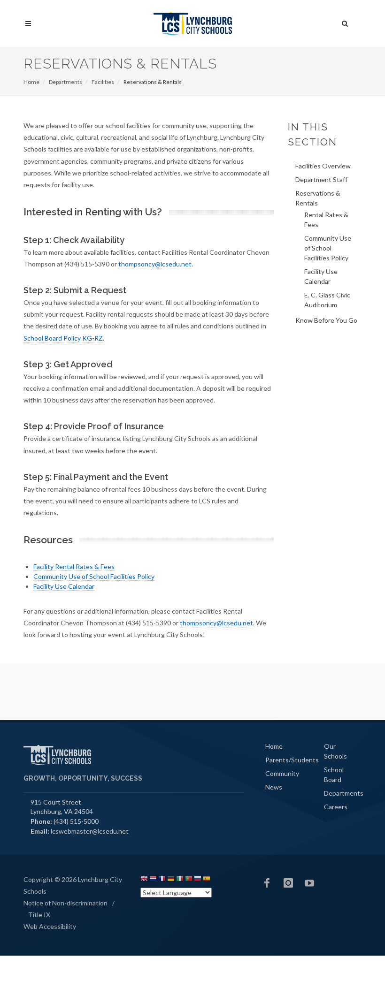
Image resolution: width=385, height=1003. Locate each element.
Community (282, 773)
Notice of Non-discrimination (65, 903)
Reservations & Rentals (317, 198)
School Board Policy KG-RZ (63, 338)
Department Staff (321, 179)
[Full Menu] (28, 24)
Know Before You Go (326, 320)
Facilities (103, 81)
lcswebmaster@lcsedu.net (90, 831)
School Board (334, 774)
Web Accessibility (49, 926)
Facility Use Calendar (63, 586)
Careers (335, 807)
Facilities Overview (323, 166)
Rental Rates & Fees (326, 219)
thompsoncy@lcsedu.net (155, 264)
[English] (144, 880)
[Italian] (180, 880)
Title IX (39, 915)
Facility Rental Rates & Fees (74, 566)
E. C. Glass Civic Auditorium (327, 300)
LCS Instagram (288, 883)
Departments (65, 81)
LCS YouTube (309, 883)
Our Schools (335, 751)
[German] (171, 880)
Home (31, 81)
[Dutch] (153, 880)
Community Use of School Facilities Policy (93, 576)
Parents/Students (292, 760)
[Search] (345, 22)
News (273, 787)
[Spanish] (206, 880)
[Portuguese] (188, 880)
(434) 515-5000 (76, 821)
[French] (162, 880)
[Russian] (197, 880)
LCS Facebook (267, 883)
